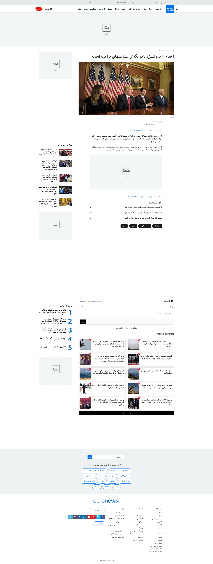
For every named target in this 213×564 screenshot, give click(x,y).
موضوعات (159, 509)
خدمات (141, 509)
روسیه (97, 486)
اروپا (150, 9)
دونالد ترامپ (88, 476)
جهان (145, 9)
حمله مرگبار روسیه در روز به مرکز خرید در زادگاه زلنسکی (143, 213)
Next (117, 9)
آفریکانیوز (140, 537)
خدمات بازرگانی (119, 515)
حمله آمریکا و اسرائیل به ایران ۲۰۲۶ (94, 470)
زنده (38, 9)
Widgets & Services (136, 534)
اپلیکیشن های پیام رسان (136, 531)
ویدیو (86, 9)
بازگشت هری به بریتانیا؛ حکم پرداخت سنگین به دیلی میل (143, 207)
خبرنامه (100, 523)
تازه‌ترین (158, 9)
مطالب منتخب (65, 145)
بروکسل (157, 226)
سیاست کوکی (120, 521)
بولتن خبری (140, 515)
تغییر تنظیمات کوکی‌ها (117, 537)
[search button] (90, 2)
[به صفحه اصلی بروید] (170, 9)
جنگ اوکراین (124, 476)
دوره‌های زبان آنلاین (137, 540)
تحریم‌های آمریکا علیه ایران (106, 476)
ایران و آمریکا (125, 481)
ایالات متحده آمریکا (89, 481)
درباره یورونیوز (119, 512)
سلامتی (93, 9)
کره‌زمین (102, 9)
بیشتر (122, 509)
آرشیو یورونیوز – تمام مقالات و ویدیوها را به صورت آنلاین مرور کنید (155, 548)
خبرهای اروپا (162, 51)
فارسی (173, 2)
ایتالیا (107, 486)
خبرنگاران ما (158, 543)
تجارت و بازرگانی (134, 9)
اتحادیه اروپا (144, 226)
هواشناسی (140, 518)
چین (103, 481)
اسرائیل (112, 481)
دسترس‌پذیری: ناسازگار (117, 534)
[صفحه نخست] (173, 51)
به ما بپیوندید (139, 525)
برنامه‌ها (160, 540)
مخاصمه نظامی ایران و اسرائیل (120, 470)
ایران (116, 486)
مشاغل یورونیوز (119, 531)
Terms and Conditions (116, 518)
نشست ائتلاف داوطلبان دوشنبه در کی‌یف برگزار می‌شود (143, 218)
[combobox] (101, 2)
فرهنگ (110, 9)
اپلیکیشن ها (140, 528)
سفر (123, 9)
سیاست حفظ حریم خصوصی (116, 525)
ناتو (124, 226)
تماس (122, 528)
